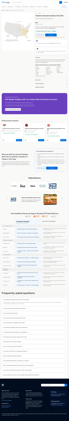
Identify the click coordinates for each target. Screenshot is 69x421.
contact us (40, 395)
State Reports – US (33, 6)
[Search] (60, 2)
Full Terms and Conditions (7, 400)
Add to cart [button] (19, 140)
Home (4, 10)
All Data (3, 6)
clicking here (59, 404)
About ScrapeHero (5, 407)
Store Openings (25, 6)
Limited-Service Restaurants (48, 18)
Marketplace (46, 6)
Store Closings (18, 6)
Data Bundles (10, 6)
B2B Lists (40, 6)
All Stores (7, 10)
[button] (7, 198)
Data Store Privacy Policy (6, 405)
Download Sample (40, 34)
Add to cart (51, 34)
